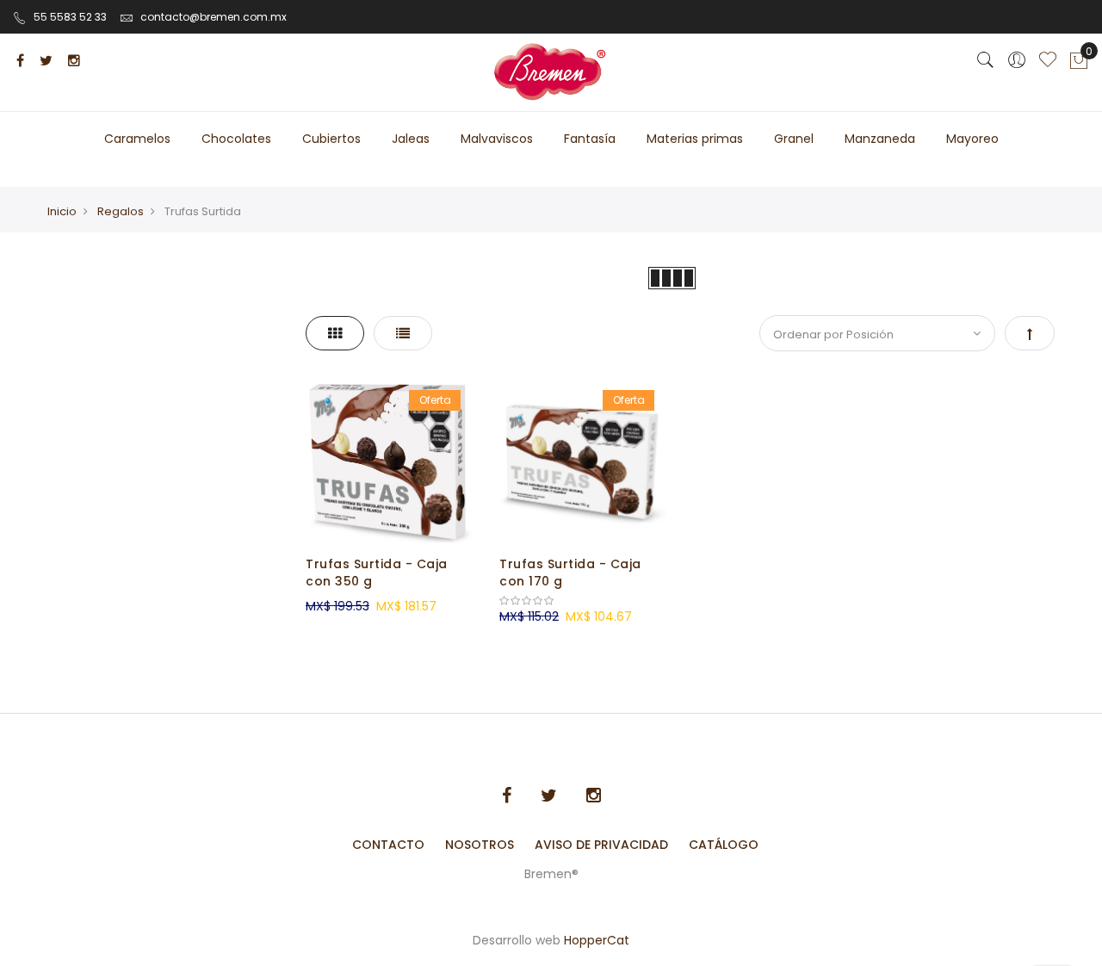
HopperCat (596, 940)
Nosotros (479, 845)
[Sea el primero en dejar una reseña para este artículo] (583, 601)
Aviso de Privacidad (601, 845)
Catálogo (723, 845)
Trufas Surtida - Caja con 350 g (377, 572)
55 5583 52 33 (70, 16)
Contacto (388, 845)
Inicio (62, 211)
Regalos (120, 211)
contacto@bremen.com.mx (213, 16)
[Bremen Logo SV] (551, 72)
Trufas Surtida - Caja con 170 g (570, 572)
